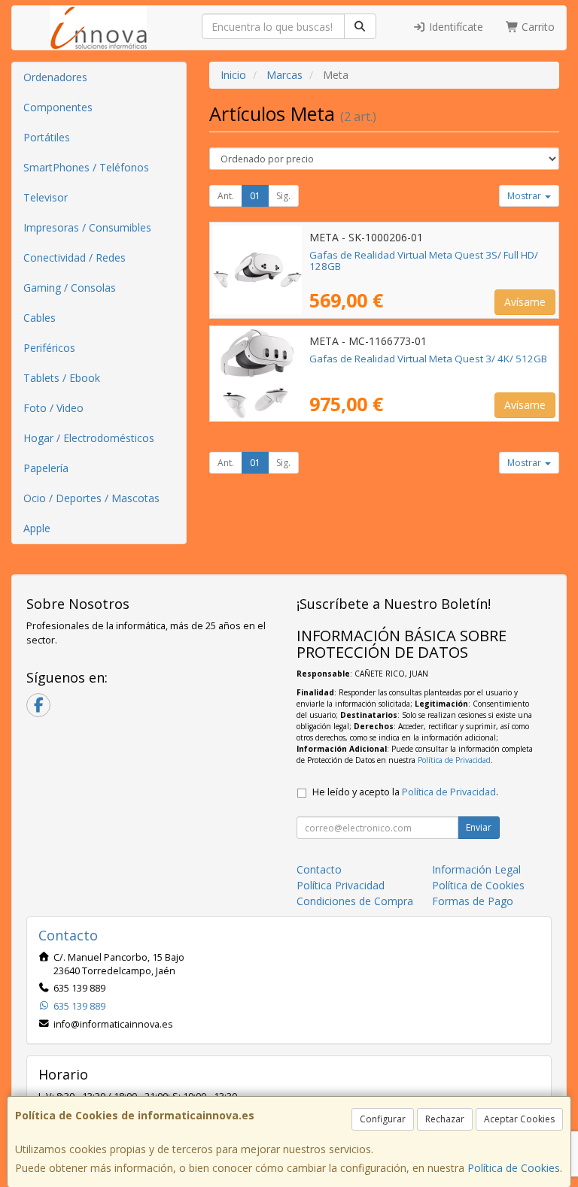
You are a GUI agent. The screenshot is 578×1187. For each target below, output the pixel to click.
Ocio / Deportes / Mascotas (91, 498)
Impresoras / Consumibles (87, 227)
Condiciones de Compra (355, 901)
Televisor (45, 197)
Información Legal (476, 869)
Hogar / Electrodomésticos (88, 438)
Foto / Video (53, 408)
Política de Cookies (513, 1168)
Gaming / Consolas (69, 287)
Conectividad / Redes (74, 257)
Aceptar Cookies (519, 1119)
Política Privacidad (341, 885)
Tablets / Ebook (61, 378)
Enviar (478, 827)
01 (255, 195)
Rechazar (444, 1119)
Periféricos (49, 348)
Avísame (525, 302)
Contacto (319, 869)
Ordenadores (55, 77)
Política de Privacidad (454, 760)
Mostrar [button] (525, 195)
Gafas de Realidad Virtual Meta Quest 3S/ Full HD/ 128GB (423, 260)
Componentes (58, 107)
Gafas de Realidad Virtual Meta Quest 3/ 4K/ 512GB (428, 358)
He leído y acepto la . (405, 792)
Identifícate (454, 27)
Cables (39, 317)
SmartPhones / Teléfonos (86, 167)
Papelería (45, 468)
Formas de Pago (472, 901)
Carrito (537, 27)
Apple (36, 528)
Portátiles (46, 137)
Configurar (383, 1119)
